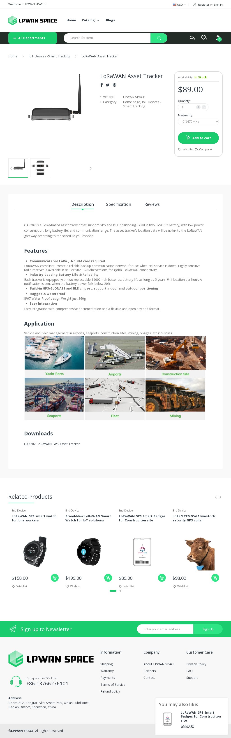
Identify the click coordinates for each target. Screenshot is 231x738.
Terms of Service (112, 684)
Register (203, 4)
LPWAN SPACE (22, 731)
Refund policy (110, 691)
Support (192, 677)
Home (12, 56)
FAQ (189, 671)
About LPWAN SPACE (159, 664)
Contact (149, 677)
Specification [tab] (119, 204)
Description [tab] (82, 204)
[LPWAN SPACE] (32, 20)
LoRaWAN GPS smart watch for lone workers (34, 518)
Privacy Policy (196, 664)
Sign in (218, 4)
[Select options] (55, 578)
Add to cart (201, 138)
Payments (107, 677)
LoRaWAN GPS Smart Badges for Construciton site (142, 518)
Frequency (185, 115)
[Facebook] (101, 85)
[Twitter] (108, 85)
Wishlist (188, 149)
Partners (149, 671)
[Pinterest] (114, 85)
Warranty (107, 671)
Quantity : (184, 101)
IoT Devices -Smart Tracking (49, 56)
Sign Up (208, 629)
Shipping (106, 664)
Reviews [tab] (152, 204)
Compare (205, 149)
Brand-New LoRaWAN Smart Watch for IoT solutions (88, 518)
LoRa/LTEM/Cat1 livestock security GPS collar (194, 518)
